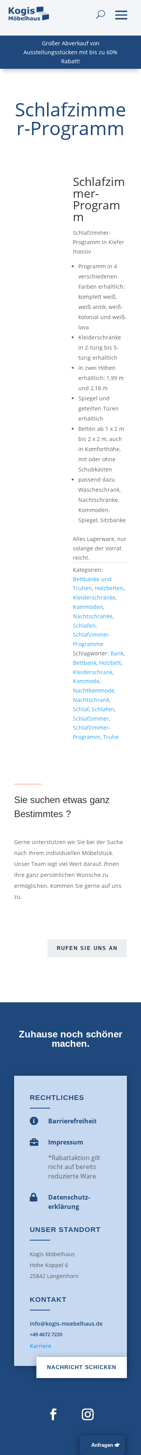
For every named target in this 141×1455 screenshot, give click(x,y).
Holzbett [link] (110, 662)
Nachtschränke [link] (92, 616)
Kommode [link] (86, 681)
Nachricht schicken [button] (81, 1367)
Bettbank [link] (84, 662)
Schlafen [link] (84, 625)
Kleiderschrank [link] (92, 672)
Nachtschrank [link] (91, 699)
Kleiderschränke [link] (94, 597)
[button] (121, 14)
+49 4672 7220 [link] (46, 1334)
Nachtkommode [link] (93, 690)
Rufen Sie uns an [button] (87, 948)
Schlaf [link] (81, 709)
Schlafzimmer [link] (91, 718)
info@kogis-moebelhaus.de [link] (66, 1323)
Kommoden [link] (88, 607)
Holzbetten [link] (109, 588)
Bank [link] (116, 653)
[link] (28, 14)
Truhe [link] (111, 737)
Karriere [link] (40, 1346)
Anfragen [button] (102, 1445)
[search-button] (100, 14)
